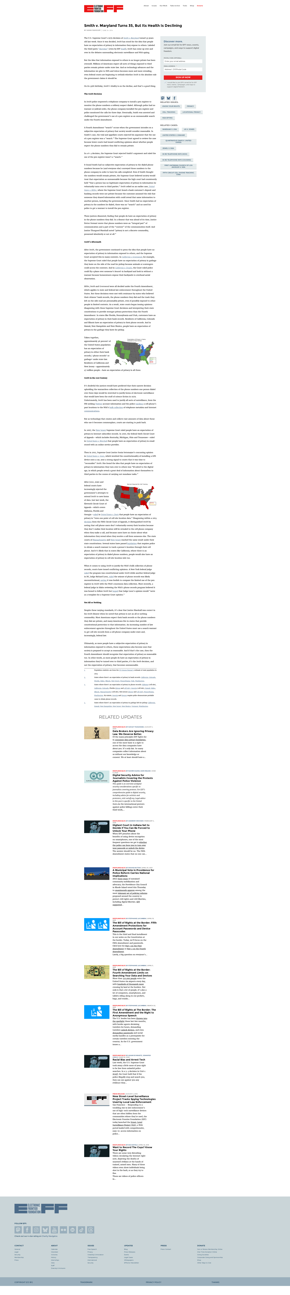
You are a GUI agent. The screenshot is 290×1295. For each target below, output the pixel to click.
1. (84, 670)
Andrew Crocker (135, 821)
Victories (54, 1254)
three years (123, 879)
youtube (54, 1229)
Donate (200, 6)
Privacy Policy (153, 1282)
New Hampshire (106, 706)
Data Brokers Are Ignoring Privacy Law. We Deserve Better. (133, 732)
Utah (132, 681)
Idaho (102, 681)
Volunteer (54, 1252)
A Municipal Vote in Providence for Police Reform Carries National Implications (133, 873)
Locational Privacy (192, 112)
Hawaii (147, 688)
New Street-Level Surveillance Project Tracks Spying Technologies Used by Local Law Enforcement (134, 1099)
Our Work (163, 6)
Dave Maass (145, 771)
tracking (139, 404)
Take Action (175, 6)
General (17, 1249)
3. (84, 685)
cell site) (127, 688)
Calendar (54, 1249)
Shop (192, 6)
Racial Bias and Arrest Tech (129, 1059)
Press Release (119, 1094)
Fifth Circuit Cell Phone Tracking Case (178, 174)
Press (16, 1260)
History (53, 1257)
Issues (154, 6)
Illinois (107, 681)
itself (123, 49)
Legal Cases (128, 1257)
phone (118, 688)
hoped (115, 591)
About (146, 6)
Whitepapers (129, 1260)
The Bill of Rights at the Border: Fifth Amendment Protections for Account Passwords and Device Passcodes (135, 927)
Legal (16, 1252)
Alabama (145, 685)
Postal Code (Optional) (172, 58)
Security (17, 1254)
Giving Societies (203, 1254)
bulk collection (116, 407)
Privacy (190, 106)
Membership (19, 1257)
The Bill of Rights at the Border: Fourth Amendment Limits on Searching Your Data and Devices (132, 972)
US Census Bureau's (126, 670)
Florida (96, 681)
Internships (55, 1260)
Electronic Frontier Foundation (103, 10)
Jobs (53, 1263)
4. (85, 703)
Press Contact (166, 1249)
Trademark (86, 1282)
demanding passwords (123, 1033)
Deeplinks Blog (119, 727)
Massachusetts (105, 692)
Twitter (98, 404)
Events (126, 1254)
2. (85, 677)
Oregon (124, 695)
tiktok (81, 1229)
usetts (103, 540)
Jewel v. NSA (168, 148)
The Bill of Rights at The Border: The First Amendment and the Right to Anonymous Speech (134, 1012)
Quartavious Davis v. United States (178, 141)
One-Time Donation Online (207, 1252)
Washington (139, 681)
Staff (52, 1265)
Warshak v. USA (169, 129)
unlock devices (127, 1030)
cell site (139, 692)
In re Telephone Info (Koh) (174, 154)
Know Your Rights (171, 106)
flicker (63, 1229)
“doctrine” (103, 49)
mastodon (18, 1229)
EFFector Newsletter (131, 1263)
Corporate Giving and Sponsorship (210, 1257)
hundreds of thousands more (130, 984)
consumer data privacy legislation (130, 740)
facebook (27, 1229)
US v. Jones (189, 129)
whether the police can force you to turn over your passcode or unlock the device (130, 845)
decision (88, 522)
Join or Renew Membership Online (209, 1249)
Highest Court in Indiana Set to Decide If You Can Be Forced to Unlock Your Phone (131, 828)
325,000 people (130, 978)
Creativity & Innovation (96, 1254)
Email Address (169, 66)
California (144, 677)
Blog (126, 1249)
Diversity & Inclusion (58, 1268)
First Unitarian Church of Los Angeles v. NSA (178, 166)
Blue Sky (45, 1229)
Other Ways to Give (204, 1263)
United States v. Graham (173, 135)
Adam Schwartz (135, 1055)
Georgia (134, 688)
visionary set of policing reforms (132, 893)
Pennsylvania (125, 681)
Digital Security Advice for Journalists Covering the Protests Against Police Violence (133, 778)
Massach (97, 540)
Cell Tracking (168, 112)
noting (103, 580)
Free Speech (92, 1249)
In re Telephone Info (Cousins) (176, 160)
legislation (132, 543)
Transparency (93, 1257)
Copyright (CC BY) (23, 1282)
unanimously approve (125, 890)
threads (90, 1229)
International (92, 1260)
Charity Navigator (49, 1236)
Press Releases (129, 1252)
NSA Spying (167, 118)
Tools (185, 6)
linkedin (72, 1229)
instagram (36, 1229)
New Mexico (126, 706)
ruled (95, 514)
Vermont (135, 706)
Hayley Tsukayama (136, 727)
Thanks (215, 1282)
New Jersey (101, 430)
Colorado (152, 677)
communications (91, 411)
